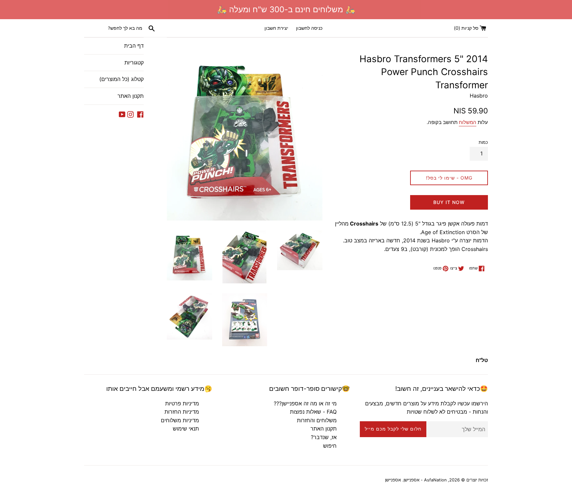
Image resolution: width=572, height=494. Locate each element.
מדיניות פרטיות (182, 403)
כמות (483, 142)
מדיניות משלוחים (180, 420)
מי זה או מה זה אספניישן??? (305, 403)
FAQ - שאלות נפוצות (313, 411)
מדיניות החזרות (182, 411)
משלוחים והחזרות (317, 420)
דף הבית (134, 45)
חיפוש (330, 445)
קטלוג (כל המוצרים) (121, 79)
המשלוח (467, 122)
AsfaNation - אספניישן (425, 479)
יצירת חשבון (276, 28)
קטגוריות (134, 62)
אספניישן (393, 479)
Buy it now (449, 202)
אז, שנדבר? (324, 437)
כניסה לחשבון (309, 28)
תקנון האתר (131, 96)
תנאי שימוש (186, 428)
